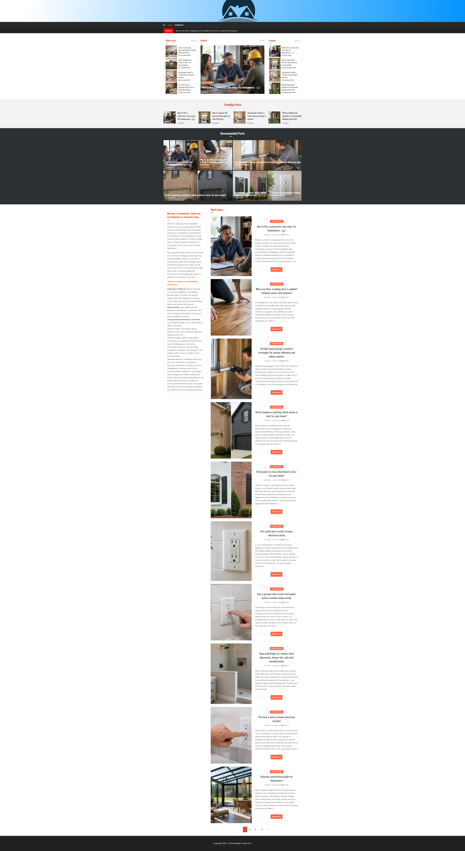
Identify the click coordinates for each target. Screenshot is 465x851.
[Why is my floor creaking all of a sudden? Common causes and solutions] (215, 155)
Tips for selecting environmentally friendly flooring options (187, 50)
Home (170, 25)
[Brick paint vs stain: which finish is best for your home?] (250, 186)
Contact (179, 25)
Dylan (206, 92)
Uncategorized (207, 83)
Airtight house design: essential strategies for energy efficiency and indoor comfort (211, 31)
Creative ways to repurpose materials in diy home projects (186, 87)
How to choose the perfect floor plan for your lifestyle (289, 62)
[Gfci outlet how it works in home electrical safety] (284, 186)
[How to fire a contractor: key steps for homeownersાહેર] (180, 155)
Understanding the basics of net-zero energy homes (184, 62)
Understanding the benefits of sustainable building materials (290, 87)
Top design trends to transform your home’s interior (186, 75)
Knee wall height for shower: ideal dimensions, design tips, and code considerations (277, 657)
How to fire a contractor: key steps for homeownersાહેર (231, 87)
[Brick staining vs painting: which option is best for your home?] (197, 186)
